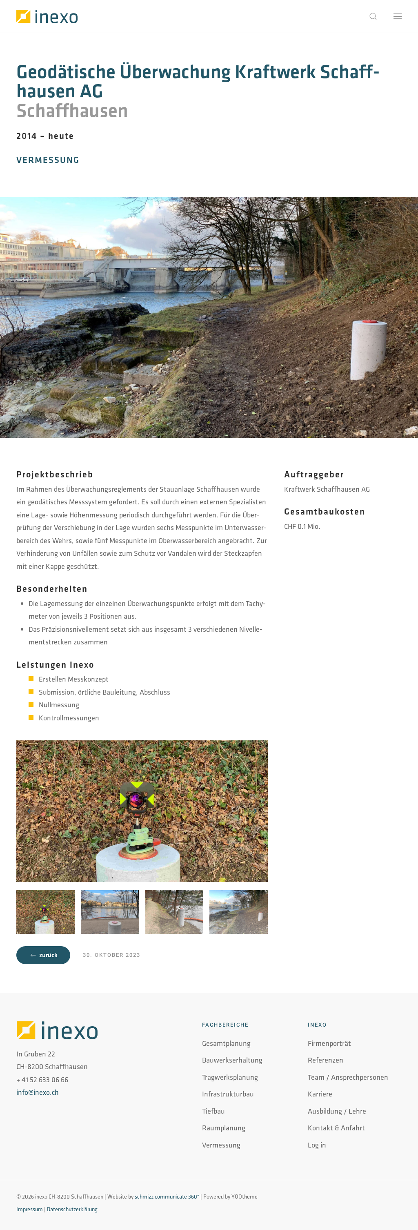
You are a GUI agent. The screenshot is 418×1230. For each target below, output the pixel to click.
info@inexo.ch (37, 1092)
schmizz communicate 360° (167, 1196)
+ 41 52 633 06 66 (42, 1079)
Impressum (29, 1209)
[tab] (45, 912)
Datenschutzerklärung (72, 1209)
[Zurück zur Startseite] (47, 16)
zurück (48, 955)
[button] (373, 16)
